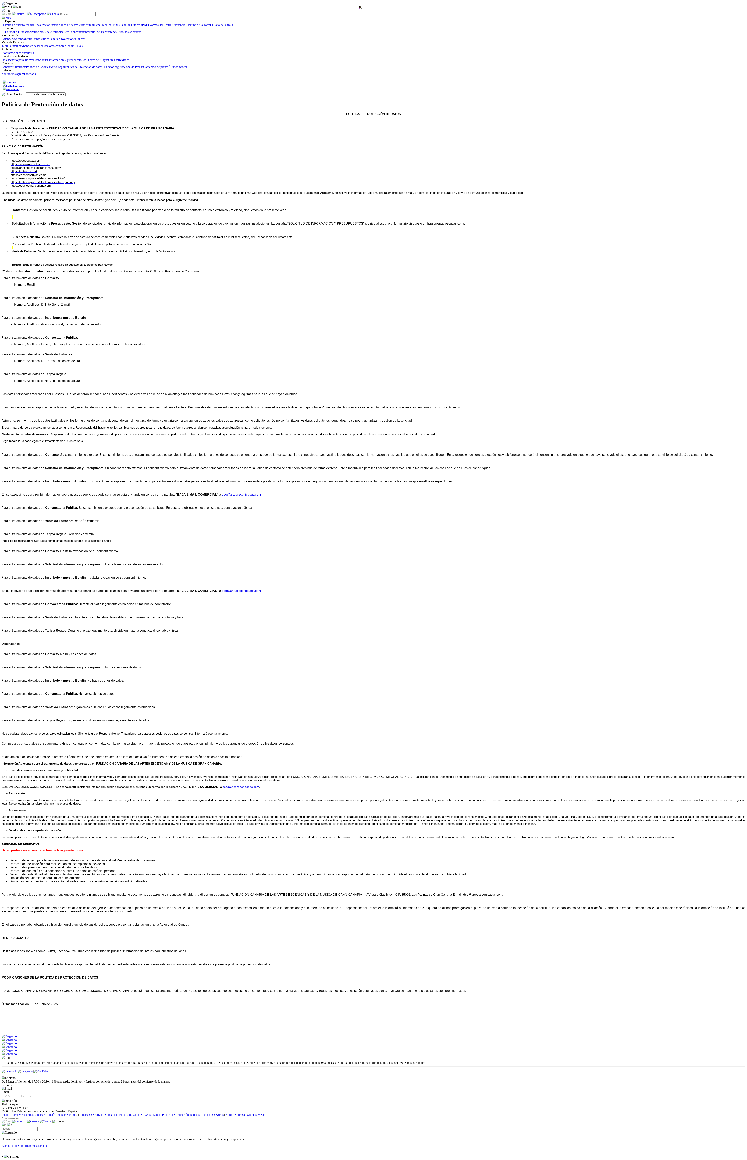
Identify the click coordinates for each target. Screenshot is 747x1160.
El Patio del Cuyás (221, 24)
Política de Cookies (38, 67)
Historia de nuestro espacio (18, 24)
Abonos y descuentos (34, 45)
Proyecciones (68, 38)
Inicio (5, 1114)
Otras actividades (118, 60)
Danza (36, 38)
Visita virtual (86, 24)
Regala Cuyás (74, 45)
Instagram (18, 74)
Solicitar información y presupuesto (60, 60)
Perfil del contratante (76, 31)
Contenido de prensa (155, 67)
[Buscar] (58, 1121)
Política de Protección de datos (83, 67)
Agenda (20, 38)
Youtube (7, 74)
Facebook (30, 74)
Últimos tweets (177, 67)
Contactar (7, 67)
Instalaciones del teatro (64, 24)
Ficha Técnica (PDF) (107, 24)
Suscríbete (19, 67)
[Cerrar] (10, 1125)
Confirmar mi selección (32, 1145)
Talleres (80, 38)
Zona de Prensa (133, 67)
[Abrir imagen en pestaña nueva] (361, 11)
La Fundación (22, 31)
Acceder (16, 1114)
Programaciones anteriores (18, 52)
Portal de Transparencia (103, 31)
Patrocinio (37, 31)
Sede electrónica (54, 31)
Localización (42, 24)
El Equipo (8, 31)
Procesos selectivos (129, 31)
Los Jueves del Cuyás (95, 60)
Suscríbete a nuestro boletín (38, 1114)
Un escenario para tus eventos (20, 60)
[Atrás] (4, 1125)
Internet (16, 45)
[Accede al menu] (7, 7)
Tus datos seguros (113, 67)
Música (44, 38)
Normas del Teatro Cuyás (164, 24)
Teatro (28, 38)
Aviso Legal (57, 67)
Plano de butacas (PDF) (134, 24)
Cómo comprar (56, 45)
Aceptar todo (10, 1145)
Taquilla (6, 45)
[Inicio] (7, 94)
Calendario (8, 38)
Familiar (54, 38)
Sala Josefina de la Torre (195, 24)
